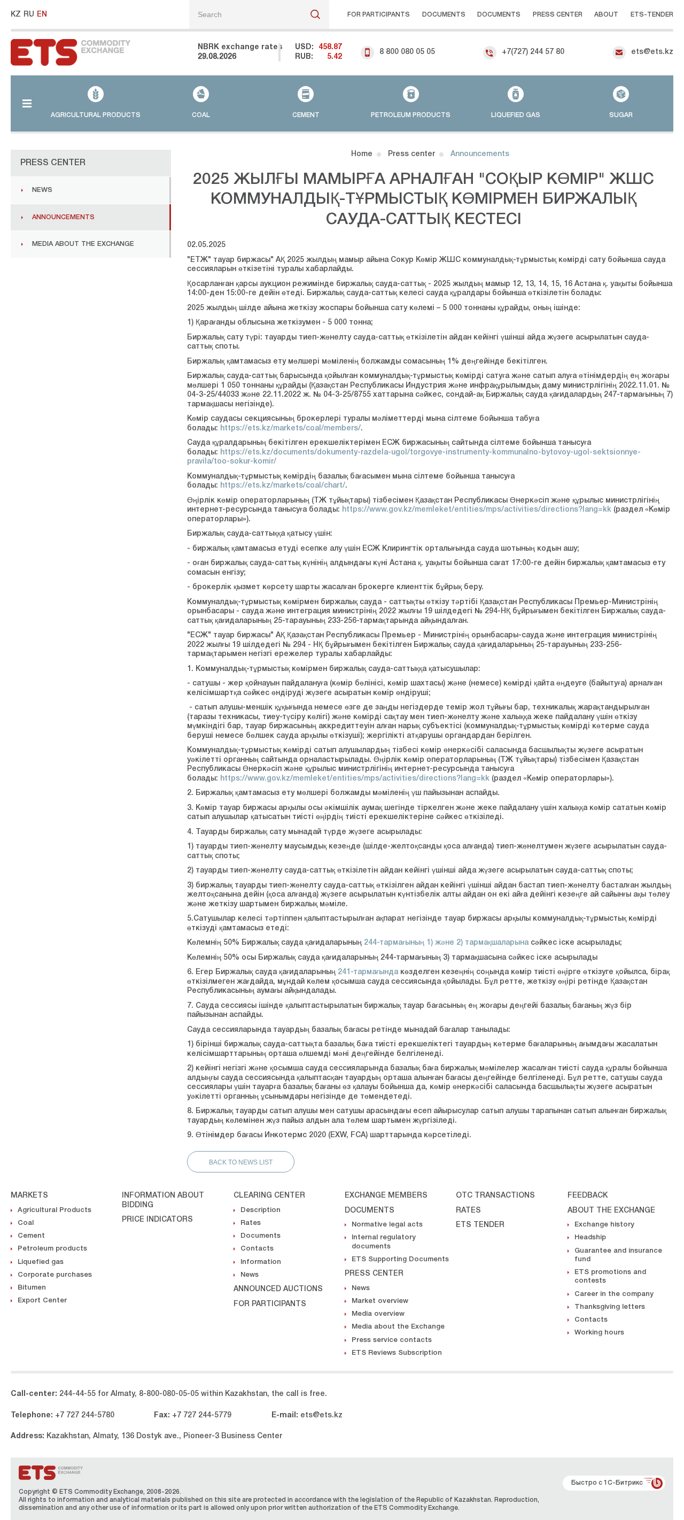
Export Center (42, 1300)
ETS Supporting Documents (400, 1259)
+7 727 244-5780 (84, 1415)
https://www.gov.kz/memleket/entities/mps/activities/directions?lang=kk (476, 509)
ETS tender (480, 1225)
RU (29, 14)
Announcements (63, 217)
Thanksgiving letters (609, 1307)
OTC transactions (495, 1195)
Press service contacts (392, 1340)
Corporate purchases (55, 1275)
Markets (29, 1195)
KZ (16, 14)
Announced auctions (278, 1289)
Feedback (588, 1195)
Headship (590, 1237)
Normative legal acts (387, 1225)
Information (260, 1262)
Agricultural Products (54, 1210)
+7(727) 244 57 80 (533, 52)
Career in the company (614, 1294)
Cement (31, 1236)
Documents (443, 15)
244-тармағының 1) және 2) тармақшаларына (446, 942)
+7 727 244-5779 (201, 1415)
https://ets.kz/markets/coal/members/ (290, 428)
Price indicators (157, 1219)
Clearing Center (269, 1195)
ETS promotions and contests (610, 1276)
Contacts (257, 1249)
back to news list (241, 1162)
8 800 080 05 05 (407, 52)
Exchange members (386, 1195)
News (42, 190)
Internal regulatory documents (384, 1241)
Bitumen (32, 1288)
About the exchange (611, 1210)
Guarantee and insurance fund (618, 1255)
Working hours (599, 1333)
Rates (250, 1223)
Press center (557, 15)
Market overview (380, 1301)
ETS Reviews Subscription (397, 1353)
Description (260, 1210)
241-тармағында (368, 972)
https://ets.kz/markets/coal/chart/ (282, 485)
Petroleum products (52, 1249)
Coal (26, 1223)
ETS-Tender (652, 15)
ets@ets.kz (652, 52)
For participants (378, 15)
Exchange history (604, 1225)
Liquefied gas (41, 1262)
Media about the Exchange (83, 244)
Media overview (378, 1314)
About (606, 15)
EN (42, 14)
